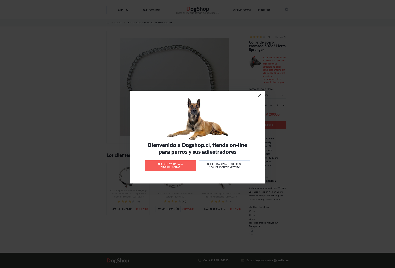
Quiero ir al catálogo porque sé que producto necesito (224, 165)
